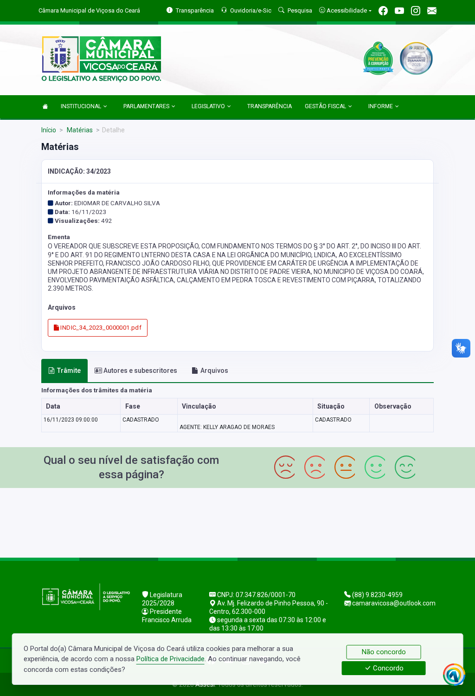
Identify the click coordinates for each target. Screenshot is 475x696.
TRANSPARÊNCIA (269, 106)
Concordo (387, 668)
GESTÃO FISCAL (325, 106)
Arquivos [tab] (214, 370)
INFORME (380, 106)
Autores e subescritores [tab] (140, 370)
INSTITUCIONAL (81, 106)
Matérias (79, 130)
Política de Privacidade (170, 659)
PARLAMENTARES (146, 106)
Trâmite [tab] (69, 370)
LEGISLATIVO (208, 106)
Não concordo (384, 652)
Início (48, 130)
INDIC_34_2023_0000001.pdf (100, 327)
